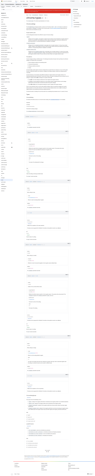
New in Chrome (32, 1)
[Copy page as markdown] (45, 18)
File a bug (15, 465)
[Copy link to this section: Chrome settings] (36, 24)
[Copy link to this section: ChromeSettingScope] (37, 395)
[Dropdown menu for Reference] (28, 6)
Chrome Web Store (38, 6)
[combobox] (75, 1)
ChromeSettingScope (32, 197)
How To (18, 6)
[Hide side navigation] (12, 474)
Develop (13, 6)
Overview (3, 6)
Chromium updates (44, 465)
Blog (27, 1)
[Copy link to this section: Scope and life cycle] (36, 32)
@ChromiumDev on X (71, 465)
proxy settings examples (56, 28)
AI (21, 6)
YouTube (69, 466)
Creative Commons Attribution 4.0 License (53, 455)
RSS (68, 469)
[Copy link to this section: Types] (31, 94)
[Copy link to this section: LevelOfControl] (35, 424)
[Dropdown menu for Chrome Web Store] (42, 6)
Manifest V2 (18, 4)
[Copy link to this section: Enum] (29, 412)
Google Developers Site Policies (44, 456)
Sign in (92, 1)
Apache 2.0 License (30, 456)
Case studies (22, 1)
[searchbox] (6, 9)
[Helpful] (66, 15)
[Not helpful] (68, 15)
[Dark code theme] (68, 115)
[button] (6, 156)
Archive (42, 468)
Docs (16, 1)
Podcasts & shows (44, 469)
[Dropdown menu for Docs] (18, 1)
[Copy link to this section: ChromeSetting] (34, 97)
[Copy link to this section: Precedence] (33, 56)
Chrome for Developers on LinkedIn (73, 468)
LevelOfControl (32, 153)
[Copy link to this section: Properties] (31, 102)
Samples (31, 6)
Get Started (8, 6)
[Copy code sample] (70, 115)
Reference (25, 4)
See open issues (16, 466)
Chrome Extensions (9, 4)
